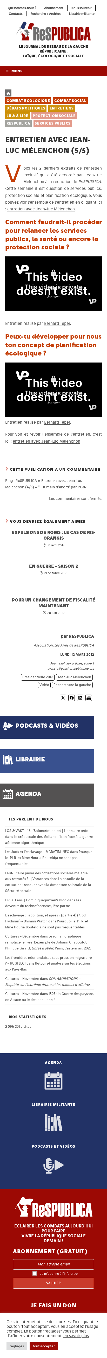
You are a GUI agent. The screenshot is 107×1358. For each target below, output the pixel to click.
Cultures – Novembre (22, 979)
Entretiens (62, 108)
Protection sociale (54, 116)
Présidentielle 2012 (37, 677)
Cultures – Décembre (22, 936)
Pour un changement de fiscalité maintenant (53, 602)
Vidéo (44, 685)
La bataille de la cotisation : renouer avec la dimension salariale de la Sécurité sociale (48, 885)
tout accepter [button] (44, 1346)
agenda (28, 793)
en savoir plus (76, 1336)
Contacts (15, 14)
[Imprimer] (88, 698)
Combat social (70, 101)
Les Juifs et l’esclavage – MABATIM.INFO (37, 852)
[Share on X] (63, 698)
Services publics (53, 123)
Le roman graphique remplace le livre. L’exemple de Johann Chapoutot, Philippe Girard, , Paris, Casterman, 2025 (48, 942)
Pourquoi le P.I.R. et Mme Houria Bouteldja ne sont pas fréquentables (49, 858)
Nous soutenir (81, 8)
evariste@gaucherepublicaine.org (70, 668)
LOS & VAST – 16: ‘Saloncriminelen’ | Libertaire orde (46, 831)
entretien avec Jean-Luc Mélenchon (41, 208)
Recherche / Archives (45, 14)
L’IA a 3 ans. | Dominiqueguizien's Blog (35, 900)
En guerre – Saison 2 (53, 566)
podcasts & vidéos (47, 725)
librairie (30, 759)
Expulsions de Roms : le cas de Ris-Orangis (54, 535)
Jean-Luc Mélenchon (74, 677)
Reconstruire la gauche (72, 685)
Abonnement (53, 8)
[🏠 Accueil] (8, 92)
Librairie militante (82, 14)
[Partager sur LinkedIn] (80, 698)
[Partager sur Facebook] (71, 698)
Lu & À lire (17, 116)
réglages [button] (17, 1346)
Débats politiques (25, 108)
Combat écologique (28, 101)
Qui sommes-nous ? (22, 8)
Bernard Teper (57, 323)
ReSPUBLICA (18, 123)
